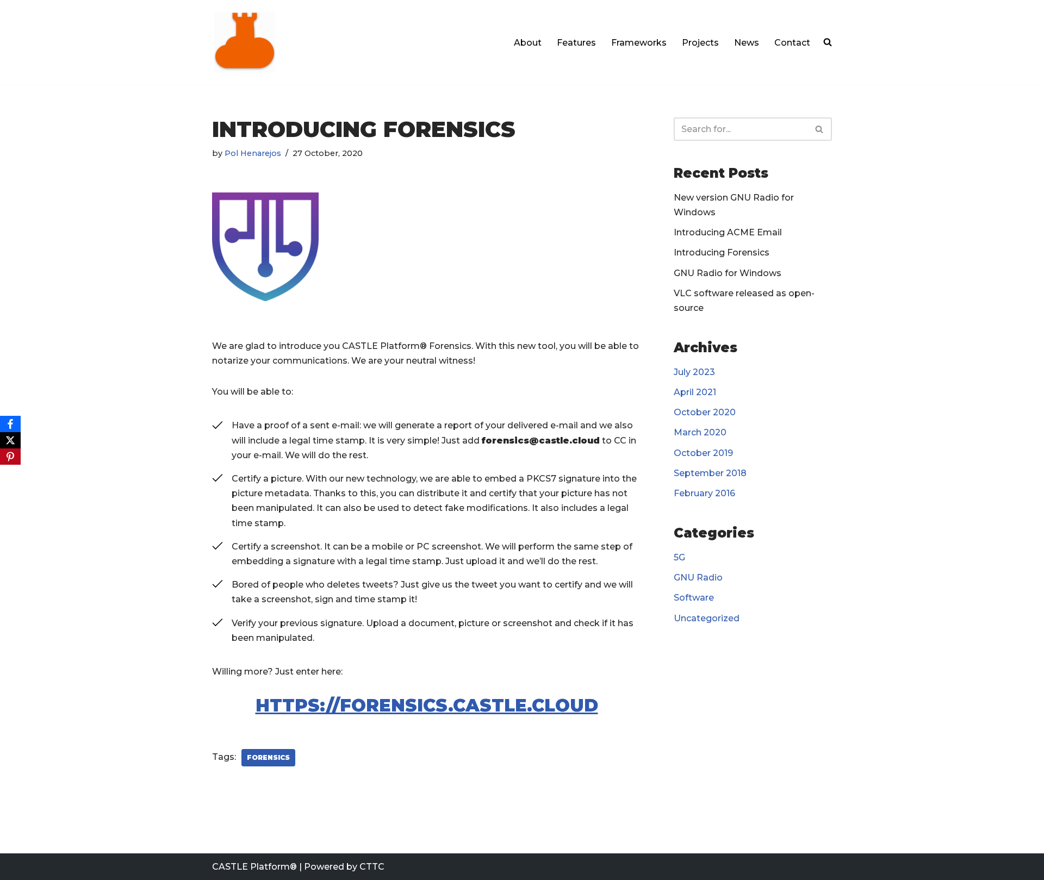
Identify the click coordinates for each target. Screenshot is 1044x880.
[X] (10, 440)
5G (679, 557)
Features (576, 43)
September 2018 (710, 473)
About (528, 43)
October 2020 (705, 412)
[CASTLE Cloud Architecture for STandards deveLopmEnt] (244, 42)
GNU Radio (698, 577)
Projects (700, 43)
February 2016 (704, 493)
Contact (792, 43)
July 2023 (694, 372)
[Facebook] (10, 424)
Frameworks (639, 43)
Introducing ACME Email (728, 232)
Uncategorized (706, 618)
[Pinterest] (10, 456)
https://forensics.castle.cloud (427, 705)
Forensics (268, 757)
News (746, 43)
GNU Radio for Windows (727, 273)
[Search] (819, 129)
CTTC (371, 867)
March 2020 (700, 432)
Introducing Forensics (721, 252)
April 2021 (695, 392)
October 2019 (703, 453)
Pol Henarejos (253, 153)
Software (694, 597)
